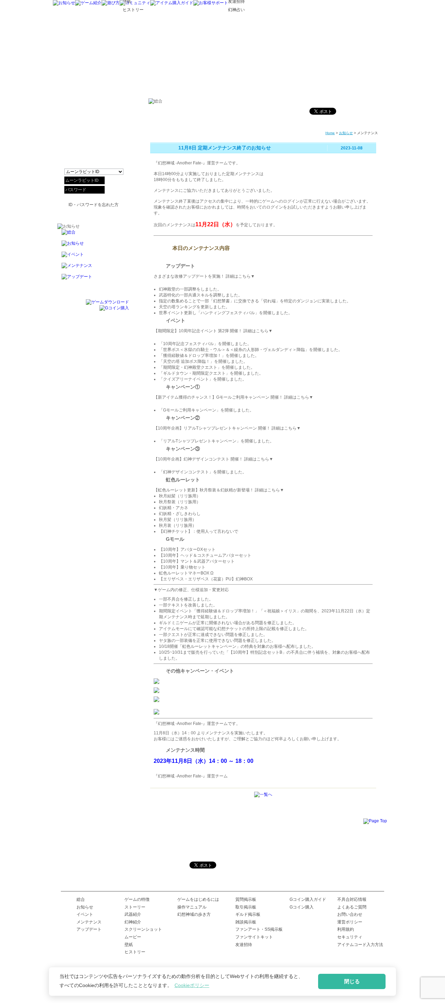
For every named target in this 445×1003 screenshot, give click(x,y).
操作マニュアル (192, 907)
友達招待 (243, 944)
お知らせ (346, 133)
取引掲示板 (245, 907)
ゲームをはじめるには (198, 899)
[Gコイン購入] (114, 307)
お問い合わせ (349, 914)
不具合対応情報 (351, 899)
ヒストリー (134, 951)
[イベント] (93, 257)
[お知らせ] (64, 2)
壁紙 (128, 944)
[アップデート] (93, 279)
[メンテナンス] (93, 268)
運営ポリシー (349, 922)
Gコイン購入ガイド (308, 899)
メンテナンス (89, 922)
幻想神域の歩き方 (194, 914)
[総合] (93, 234)
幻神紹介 (132, 922)
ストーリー (134, 907)
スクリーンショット (143, 929)
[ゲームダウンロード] (107, 302)
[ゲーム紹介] (88, 2)
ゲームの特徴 (136, 899)
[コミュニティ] (135, 2)
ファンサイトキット (254, 937)
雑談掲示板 (245, 922)
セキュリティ (349, 937)
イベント (84, 914)
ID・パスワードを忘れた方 (93, 204)
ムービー (132, 937)
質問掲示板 (245, 899)
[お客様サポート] (210, 2)
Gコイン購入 (302, 907)
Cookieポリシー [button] (192, 985)
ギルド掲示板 (247, 914)
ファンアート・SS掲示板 (259, 929)
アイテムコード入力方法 (360, 944)
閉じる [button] (352, 981)
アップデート (89, 929)
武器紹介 (132, 914)
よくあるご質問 (351, 907)
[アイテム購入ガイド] (171, 2)
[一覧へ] (263, 794)
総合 (80, 899)
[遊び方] (111, 2)
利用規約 (345, 929)
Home (330, 133)
